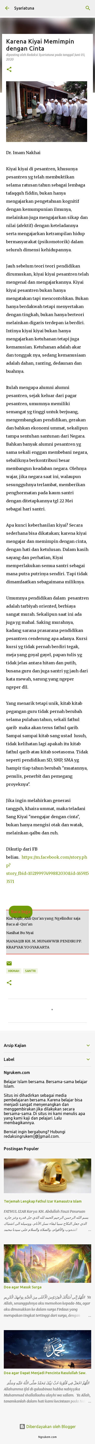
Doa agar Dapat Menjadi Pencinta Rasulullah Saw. (45, 1373)
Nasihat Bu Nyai (19, 933)
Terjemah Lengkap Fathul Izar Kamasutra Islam (43, 1201)
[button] (9, 69)
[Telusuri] (88, 8)
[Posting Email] (9, 965)
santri (30, 971)
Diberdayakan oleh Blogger (50, 1426)
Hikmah (13, 971)
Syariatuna (24, 8)
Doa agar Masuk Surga (23, 1287)
